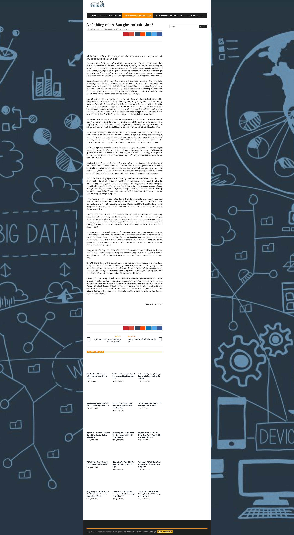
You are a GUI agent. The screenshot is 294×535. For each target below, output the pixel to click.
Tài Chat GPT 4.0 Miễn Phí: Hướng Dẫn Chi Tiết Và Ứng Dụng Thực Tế (149, 494)
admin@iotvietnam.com (132, 531)
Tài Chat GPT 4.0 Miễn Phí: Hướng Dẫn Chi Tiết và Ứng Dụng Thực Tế (123, 494)
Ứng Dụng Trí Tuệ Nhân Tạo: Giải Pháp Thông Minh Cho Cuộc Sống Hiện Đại (98, 494)
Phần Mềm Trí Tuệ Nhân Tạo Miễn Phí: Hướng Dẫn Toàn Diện (123, 464)
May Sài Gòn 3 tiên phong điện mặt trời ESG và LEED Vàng (97, 376)
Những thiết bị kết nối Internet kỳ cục (142, 339)
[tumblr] (137, 34)
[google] (131, 34)
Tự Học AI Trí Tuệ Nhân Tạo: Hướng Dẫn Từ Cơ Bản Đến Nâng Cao (149, 464)
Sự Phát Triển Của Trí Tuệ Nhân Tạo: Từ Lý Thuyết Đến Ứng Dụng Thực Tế (149, 435)
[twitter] (154, 34)
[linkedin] (148, 34)
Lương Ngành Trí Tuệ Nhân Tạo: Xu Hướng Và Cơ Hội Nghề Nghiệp (123, 435)
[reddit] (142, 34)
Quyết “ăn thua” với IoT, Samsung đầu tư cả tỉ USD (107, 339)
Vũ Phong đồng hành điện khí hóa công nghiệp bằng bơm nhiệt (124, 376)
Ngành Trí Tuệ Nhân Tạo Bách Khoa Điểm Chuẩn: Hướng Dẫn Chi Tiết (98, 435)
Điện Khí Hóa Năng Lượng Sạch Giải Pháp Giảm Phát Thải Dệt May (122, 405)
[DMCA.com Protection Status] (165, 531)
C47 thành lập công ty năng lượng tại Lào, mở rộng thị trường (149, 376)
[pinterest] (126, 34)
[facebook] (159, 34)
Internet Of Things (149, 531)
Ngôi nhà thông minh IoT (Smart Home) (116, 29)
